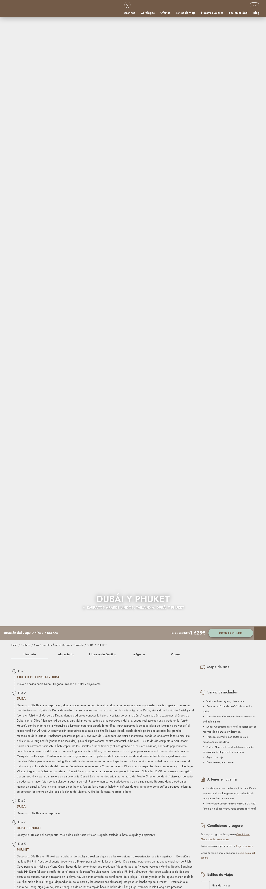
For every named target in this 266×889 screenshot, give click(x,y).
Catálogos (148, 13)
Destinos (129, 13)
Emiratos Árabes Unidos (56, 645)
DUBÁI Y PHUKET (97, 645)
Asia (36, 645)
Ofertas (165, 13)
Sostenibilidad (238, 13)
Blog (256, 13)
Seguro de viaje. (244, 846)
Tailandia (78, 645)
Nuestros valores (212, 13)
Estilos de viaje (185, 13)
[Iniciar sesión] (254, 4)
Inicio (14, 645)
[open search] (127, 5)
